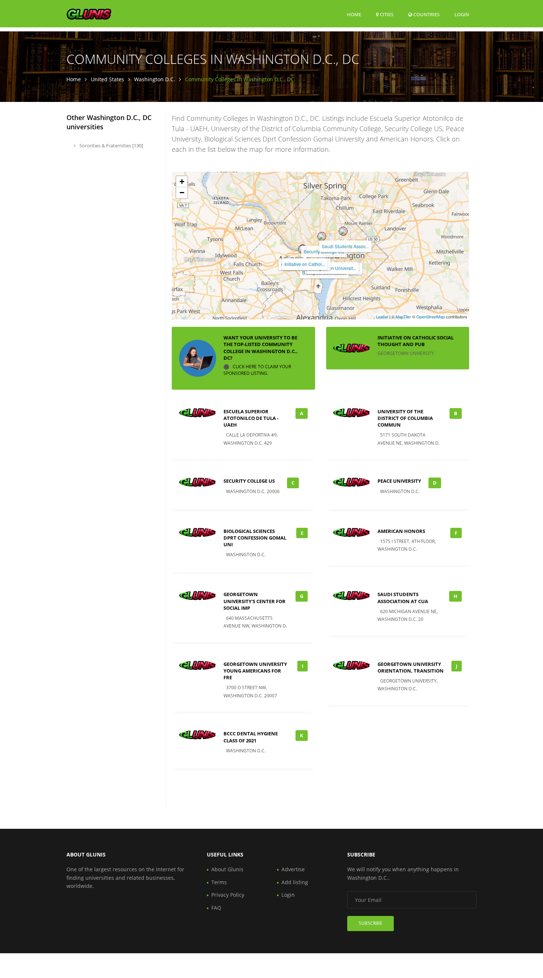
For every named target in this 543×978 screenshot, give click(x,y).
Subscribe (370, 923)
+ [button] (182, 181)
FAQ (216, 907)
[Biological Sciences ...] (322, 257)
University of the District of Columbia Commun (405, 418)
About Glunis (227, 869)
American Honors (401, 531)
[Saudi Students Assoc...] (343, 231)
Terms (219, 882)
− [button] (182, 192)
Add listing (294, 882)
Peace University (399, 481)
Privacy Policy (227, 894)
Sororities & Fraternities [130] (110, 145)
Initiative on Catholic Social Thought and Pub (416, 341)
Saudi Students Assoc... (345, 246)
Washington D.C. (154, 79)
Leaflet (382, 316)
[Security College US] (321, 236)
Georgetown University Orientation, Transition (411, 667)
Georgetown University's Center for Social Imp (254, 601)
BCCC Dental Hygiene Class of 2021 (250, 736)
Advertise (293, 869)
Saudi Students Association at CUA (403, 597)
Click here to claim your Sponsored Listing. (257, 369)
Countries (426, 14)
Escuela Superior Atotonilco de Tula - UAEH (251, 418)
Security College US (249, 481)
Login (461, 14)
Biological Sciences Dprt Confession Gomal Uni (254, 538)
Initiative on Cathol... (304, 264)
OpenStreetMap (430, 316)
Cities (386, 14)
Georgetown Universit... (332, 268)
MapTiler (403, 316)
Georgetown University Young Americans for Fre (255, 671)
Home (354, 14)
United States (107, 79)
